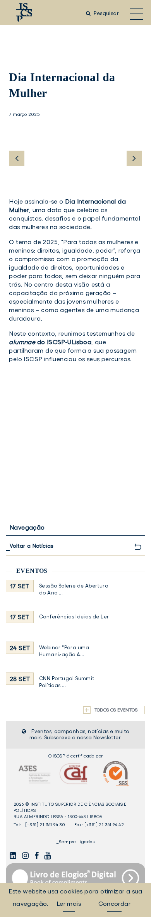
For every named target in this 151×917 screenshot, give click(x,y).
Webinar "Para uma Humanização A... (64, 651)
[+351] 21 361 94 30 (45, 824)
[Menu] (136, 13)
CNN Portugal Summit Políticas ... (66, 682)
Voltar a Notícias (31, 546)
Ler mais (69, 903)
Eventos (32, 570)
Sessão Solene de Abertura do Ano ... (73, 589)
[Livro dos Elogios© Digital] (75, 877)
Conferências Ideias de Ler (74, 617)
